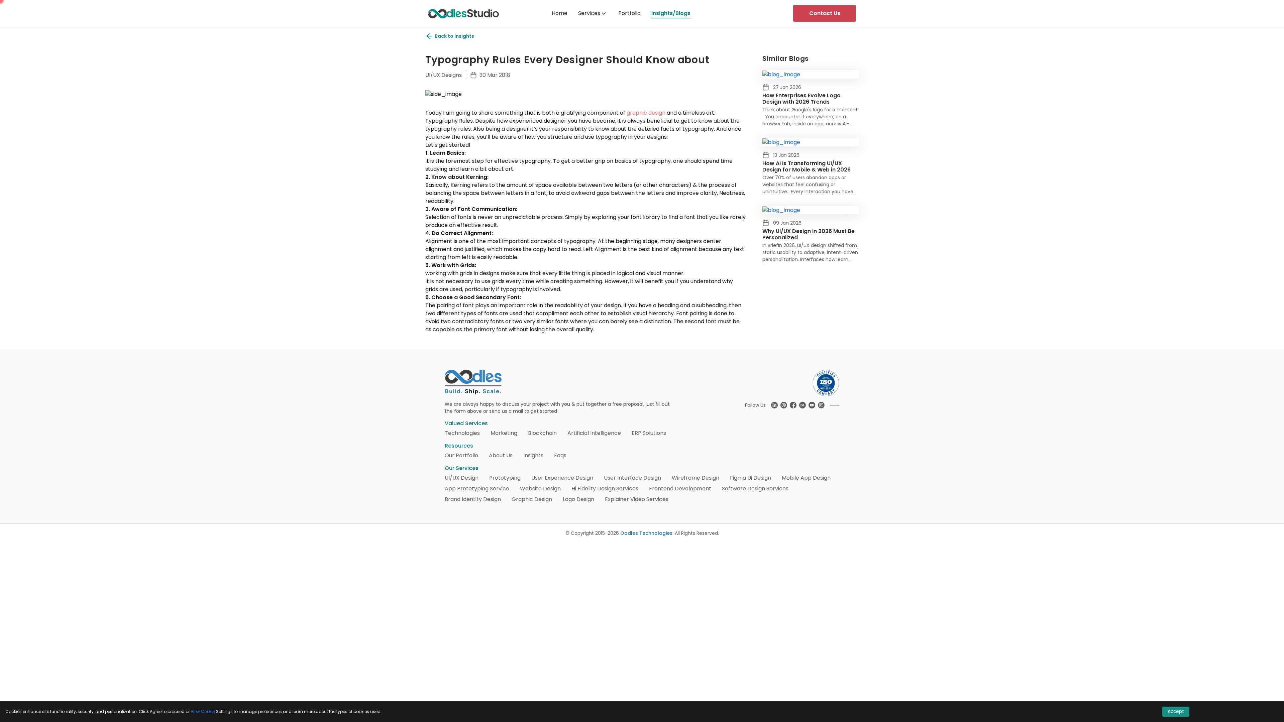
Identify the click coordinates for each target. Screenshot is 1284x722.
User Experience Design (562, 478)
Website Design (540, 488)
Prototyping (505, 478)
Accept (1176, 711)
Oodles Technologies (646, 533)
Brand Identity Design (473, 499)
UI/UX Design (461, 478)
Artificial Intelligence (594, 433)
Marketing (504, 433)
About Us (501, 455)
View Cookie (203, 711)
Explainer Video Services (636, 499)
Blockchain (542, 433)
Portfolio (629, 13)
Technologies (462, 433)
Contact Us (824, 13)
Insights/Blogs (670, 13)
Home (559, 13)
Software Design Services (755, 488)
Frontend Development (680, 488)
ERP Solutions (649, 433)
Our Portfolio (461, 455)
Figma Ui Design (750, 478)
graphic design (646, 113)
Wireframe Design (695, 478)
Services (589, 13)
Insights (533, 455)
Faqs (560, 455)
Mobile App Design (806, 478)
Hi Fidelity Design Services (604, 488)
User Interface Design (632, 478)
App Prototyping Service (477, 488)
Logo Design (578, 499)
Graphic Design (532, 499)
